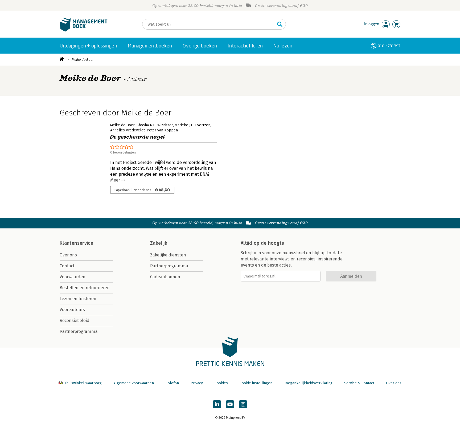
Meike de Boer (83, 60)
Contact (67, 265)
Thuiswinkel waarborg (83, 383)
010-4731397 (389, 45)
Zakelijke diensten (168, 254)
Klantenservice (76, 243)
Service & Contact (359, 383)
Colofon (172, 383)
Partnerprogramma (79, 331)
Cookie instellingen (256, 383)
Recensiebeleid (74, 320)
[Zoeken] (279, 24)
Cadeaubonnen (165, 276)
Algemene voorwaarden (133, 383)
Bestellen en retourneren (85, 287)
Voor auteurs (72, 309)
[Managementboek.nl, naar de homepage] (84, 30)
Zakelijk (158, 243)
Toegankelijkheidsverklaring (308, 383)
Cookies (221, 383)
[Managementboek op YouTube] (230, 404)
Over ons (68, 254)
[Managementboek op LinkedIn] (217, 404)
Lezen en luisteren (78, 298)
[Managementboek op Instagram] (243, 404)
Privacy (197, 383)
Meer (115, 180)
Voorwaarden (72, 276)
